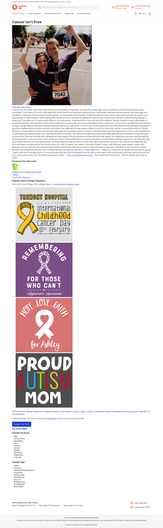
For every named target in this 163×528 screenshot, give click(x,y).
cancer (29, 411)
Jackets (17, 448)
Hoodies (17, 445)
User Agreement (106, 520)
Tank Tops (18, 457)
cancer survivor (131, 411)
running (75, 411)
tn (149, 411)
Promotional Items (85, 518)
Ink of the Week (19, 428)
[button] (143, 8)
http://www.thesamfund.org (80, 155)
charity (90, 411)
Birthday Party (19, 482)
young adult (65, 411)
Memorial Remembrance (23, 470)
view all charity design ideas (66, 184)
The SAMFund (18, 414)
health (56, 411)
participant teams (102, 411)
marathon (38, 411)
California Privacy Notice (70, 520)
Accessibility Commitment (89, 520)
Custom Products (70, 518)
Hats (15, 443)
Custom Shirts (19, 438)
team (83, 411)
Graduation (18, 472)
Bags (16, 436)
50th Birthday (19, 477)
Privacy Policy (55, 520)
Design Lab (51, 418)
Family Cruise (19, 475)
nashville (143, 411)
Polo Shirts (18, 452)
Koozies (17, 450)
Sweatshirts (18, 455)
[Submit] (40, 7)
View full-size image (21, 107)
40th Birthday (19, 484)
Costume (17, 468)
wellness (48, 411)
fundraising (117, 411)
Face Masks (18, 441)
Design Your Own (21, 424)
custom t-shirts (43, 520)
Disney (16, 465)
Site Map (96, 518)
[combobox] (68, 7)
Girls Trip (17, 479)
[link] (19, 7)
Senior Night (19, 486)
